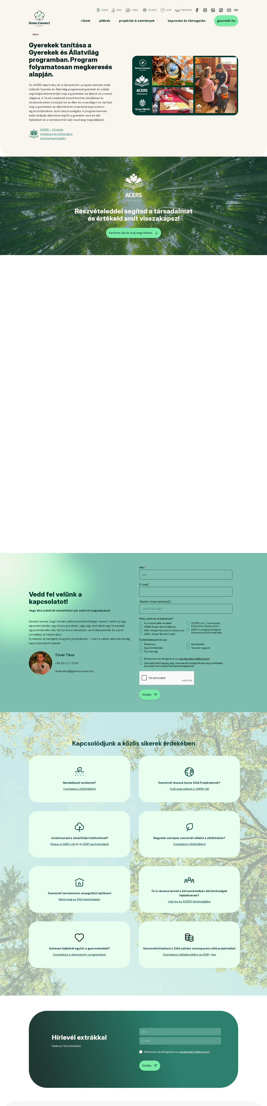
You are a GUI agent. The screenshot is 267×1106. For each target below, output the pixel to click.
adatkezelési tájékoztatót (194, 658)
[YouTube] (229, 10)
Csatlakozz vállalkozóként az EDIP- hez (189, 954)
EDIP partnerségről (96, 844)
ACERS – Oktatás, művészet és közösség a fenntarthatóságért (56, 134)
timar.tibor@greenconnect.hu (74, 671)
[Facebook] (197, 10)
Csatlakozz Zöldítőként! (79, 789)
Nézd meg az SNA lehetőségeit (79, 899)
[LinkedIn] (213, 10)
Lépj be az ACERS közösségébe (189, 901)
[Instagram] (205, 10)
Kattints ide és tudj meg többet (130, 233)
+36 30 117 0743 (67, 663)
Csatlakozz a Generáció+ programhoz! (79, 954)
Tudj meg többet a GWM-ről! (189, 789)
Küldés (146, 695)
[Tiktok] (221, 10)
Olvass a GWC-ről (62, 844)
